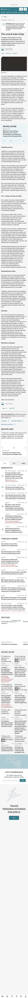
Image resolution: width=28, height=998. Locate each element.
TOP (2, 743)
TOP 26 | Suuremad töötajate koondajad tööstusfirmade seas (7, 748)
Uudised (7, 502)
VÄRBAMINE (4, 20)
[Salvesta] (26, 471)
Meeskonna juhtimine (7, 424)
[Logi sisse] (25, 996)
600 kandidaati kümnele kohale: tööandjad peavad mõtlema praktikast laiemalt (13, 530)
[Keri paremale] (23, 140)
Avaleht (3, 12)
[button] (10, 780)
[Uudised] (7, 996)
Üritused (15, 12)
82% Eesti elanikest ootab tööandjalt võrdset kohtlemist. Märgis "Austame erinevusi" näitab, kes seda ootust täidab (13, 607)
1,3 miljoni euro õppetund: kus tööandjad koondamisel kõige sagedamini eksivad (7, 671)
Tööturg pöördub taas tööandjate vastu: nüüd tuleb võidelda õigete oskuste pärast (6, 699)
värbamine (4, 421)
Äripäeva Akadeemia (6, 642)
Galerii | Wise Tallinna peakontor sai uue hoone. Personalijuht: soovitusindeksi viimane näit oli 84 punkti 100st (13, 589)
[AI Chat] (21, 996)
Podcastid (21, 12)
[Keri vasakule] (4, 140)
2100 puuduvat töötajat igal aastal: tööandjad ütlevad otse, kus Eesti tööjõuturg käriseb (14, 517)
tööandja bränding (16, 421)
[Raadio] (12, 996)
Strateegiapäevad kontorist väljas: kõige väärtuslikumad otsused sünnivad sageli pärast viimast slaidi (15, 496)
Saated (3, 578)
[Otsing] (16, 996)
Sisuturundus (12, 470)
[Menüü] (2, 996)
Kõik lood (8, 12)
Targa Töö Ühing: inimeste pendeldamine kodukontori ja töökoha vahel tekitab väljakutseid (20, 699)
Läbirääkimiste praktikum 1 (9, 644)
